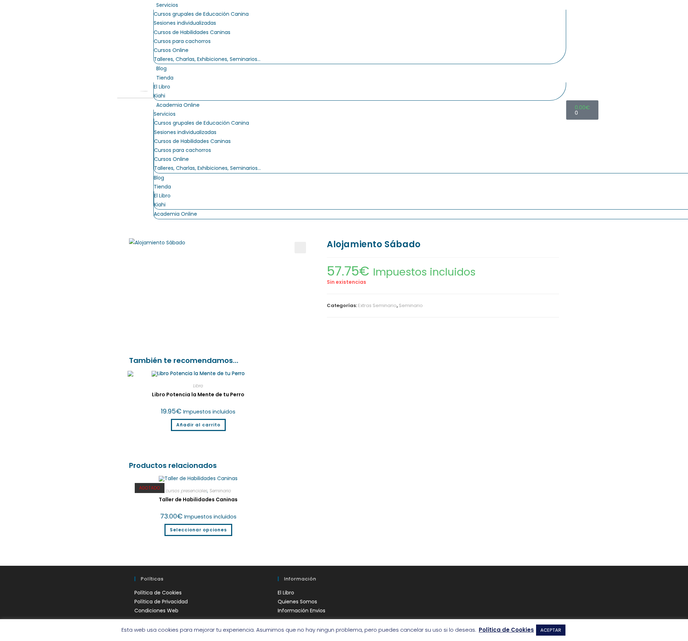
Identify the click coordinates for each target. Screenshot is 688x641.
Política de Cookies (158, 592)
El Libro (162, 86)
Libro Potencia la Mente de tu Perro (198, 394)
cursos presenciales (186, 491)
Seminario (411, 305)
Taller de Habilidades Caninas (198, 499)
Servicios (167, 5)
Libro (198, 386)
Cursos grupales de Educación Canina (201, 14)
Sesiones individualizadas (185, 23)
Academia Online (178, 105)
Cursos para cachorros (182, 41)
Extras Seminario (377, 305)
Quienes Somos (297, 601)
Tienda (164, 77)
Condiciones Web (156, 610)
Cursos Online (171, 50)
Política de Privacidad (161, 601)
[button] (300, 247)
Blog (161, 68)
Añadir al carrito (198, 425)
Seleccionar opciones (198, 530)
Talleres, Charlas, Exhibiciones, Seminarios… (207, 59)
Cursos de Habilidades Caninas (192, 32)
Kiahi (159, 95)
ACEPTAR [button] (550, 630)
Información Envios (301, 610)
